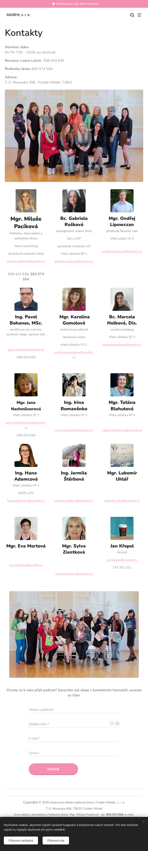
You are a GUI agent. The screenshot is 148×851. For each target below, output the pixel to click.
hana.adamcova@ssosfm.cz (26, 501)
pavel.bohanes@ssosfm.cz (26, 350)
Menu (139, 15)
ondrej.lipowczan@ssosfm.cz (122, 251)
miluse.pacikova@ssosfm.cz (26, 261)
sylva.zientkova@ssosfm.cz (74, 574)
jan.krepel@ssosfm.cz (122, 560)
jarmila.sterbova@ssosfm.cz (74, 501)
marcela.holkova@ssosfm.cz (122, 345)
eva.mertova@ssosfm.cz (26, 565)
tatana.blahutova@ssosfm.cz (122, 430)
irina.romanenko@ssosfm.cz (74, 430)
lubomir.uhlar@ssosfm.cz (122, 501)
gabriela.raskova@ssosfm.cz (74, 261)
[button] (131, 15)
